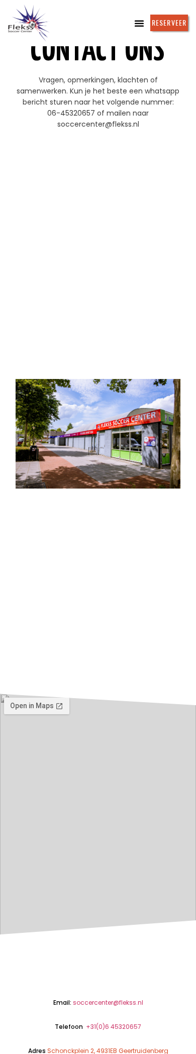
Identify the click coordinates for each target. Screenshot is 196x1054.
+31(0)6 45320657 (113, 1026)
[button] (139, 23)
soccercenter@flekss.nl (108, 1002)
